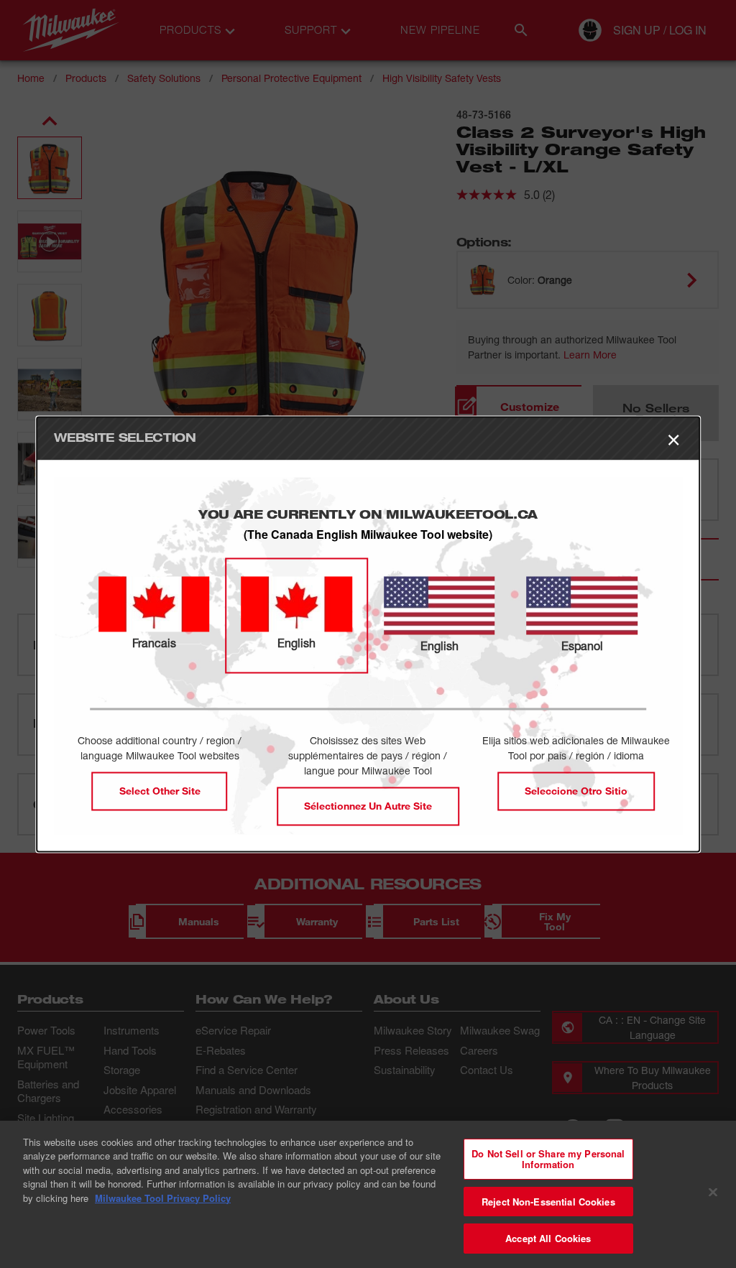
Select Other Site (160, 791)
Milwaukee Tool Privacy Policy (163, 1198)
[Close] (713, 1192)
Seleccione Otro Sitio (576, 791)
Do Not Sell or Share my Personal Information (548, 1159)
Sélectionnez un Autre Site (368, 806)
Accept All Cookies (548, 1238)
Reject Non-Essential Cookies (548, 1201)
